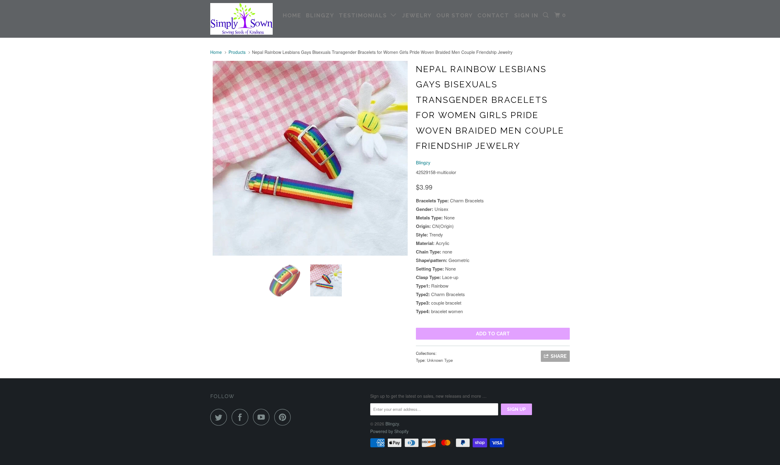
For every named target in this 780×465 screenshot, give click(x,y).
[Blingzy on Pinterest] (284, 417)
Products (237, 52)
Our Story (454, 15)
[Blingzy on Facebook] (242, 417)
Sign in (526, 15)
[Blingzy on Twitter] (220, 417)
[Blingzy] (241, 19)
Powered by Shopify (389, 431)
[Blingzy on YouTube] (263, 417)
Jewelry (417, 15)
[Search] (546, 15)
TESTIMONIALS (365, 15)
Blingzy (320, 15)
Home (292, 15)
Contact (493, 15)
